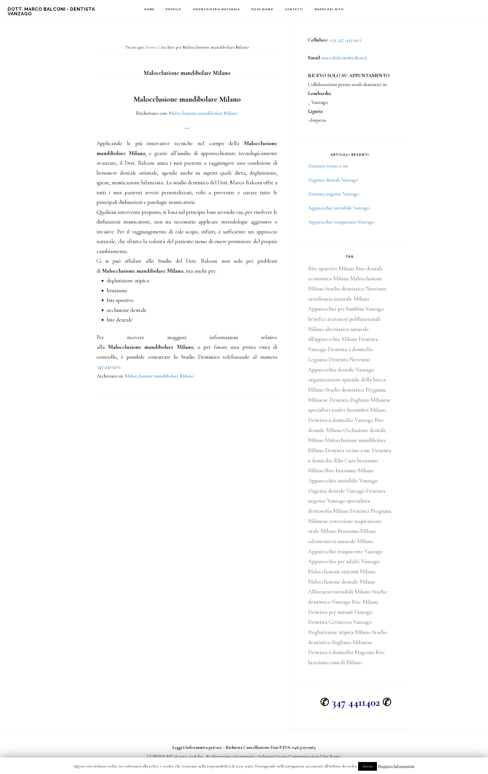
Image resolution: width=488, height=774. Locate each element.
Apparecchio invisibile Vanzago (339, 208)
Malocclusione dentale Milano (341, 581)
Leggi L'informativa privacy (197, 747)
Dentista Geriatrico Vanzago (340, 622)
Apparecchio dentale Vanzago (341, 369)
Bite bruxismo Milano (349, 470)
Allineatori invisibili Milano (339, 591)
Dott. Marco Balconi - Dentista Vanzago (51, 11)
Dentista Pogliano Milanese (360, 400)
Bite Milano (365, 601)
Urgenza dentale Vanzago (333, 180)
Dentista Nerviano (349, 359)
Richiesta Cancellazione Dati (252, 747)
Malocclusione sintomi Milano (341, 571)
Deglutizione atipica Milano (339, 632)
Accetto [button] (367, 766)
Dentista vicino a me (328, 166)
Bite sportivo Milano (331, 268)
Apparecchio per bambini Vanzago (346, 308)
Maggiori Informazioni (396, 766)
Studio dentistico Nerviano (355, 288)
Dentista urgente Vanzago (333, 194)
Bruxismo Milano (357, 531)
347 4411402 (356, 702)
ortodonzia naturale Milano (338, 298)
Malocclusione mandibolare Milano (187, 99)
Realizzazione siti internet (230, 756)
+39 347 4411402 (346, 40)
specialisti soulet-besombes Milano (347, 409)
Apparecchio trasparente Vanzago (341, 222)
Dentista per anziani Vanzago (340, 612)
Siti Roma (331, 756)
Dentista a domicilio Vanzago (340, 420)
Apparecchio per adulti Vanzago (343, 561)
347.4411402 (108, 366)
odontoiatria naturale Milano (340, 541)
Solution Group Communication (288, 756)
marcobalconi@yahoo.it (344, 58)
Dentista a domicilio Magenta (341, 652)
